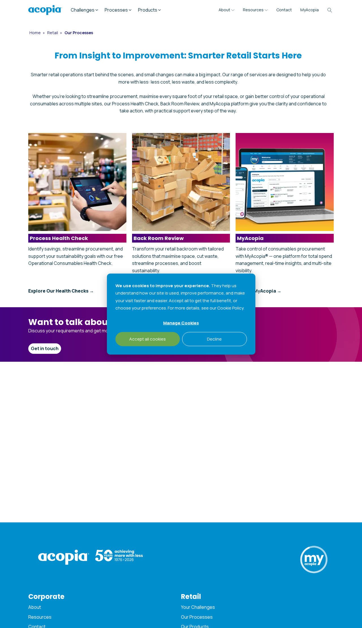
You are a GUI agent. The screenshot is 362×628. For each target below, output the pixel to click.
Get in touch (45, 348)
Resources (253, 9)
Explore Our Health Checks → (61, 291)
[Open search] (330, 10)
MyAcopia (309, 9)
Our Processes (197, 617)
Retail (53, 32)
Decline (214, 339)
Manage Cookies (181, 323)
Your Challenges (198, 607)
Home (35, 32)
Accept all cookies (147, 339)
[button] (85, 10)
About (224, 9)
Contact (284, 9)
